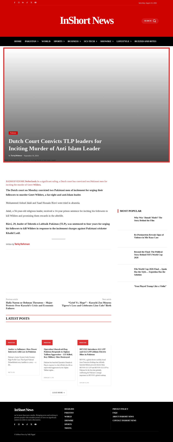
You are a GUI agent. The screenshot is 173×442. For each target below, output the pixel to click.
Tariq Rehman (16, 156)
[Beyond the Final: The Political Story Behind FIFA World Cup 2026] (125, 256)
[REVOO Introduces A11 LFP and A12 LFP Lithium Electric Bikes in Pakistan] (94, 335)
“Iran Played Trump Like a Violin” (150, 286)
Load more (57, 393)
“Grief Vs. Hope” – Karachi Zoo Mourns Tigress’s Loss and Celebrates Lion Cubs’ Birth (86, 304)
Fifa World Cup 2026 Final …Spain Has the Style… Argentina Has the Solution (150, 272)
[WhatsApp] (21, 170)
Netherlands (31, 181)
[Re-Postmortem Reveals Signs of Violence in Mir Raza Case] (125, 239)
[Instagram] (18, 2)
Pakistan (13, 133)
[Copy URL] (33, 170)
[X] (31, 2)
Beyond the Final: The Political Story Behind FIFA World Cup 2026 (148, 255)
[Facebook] (14, 2)
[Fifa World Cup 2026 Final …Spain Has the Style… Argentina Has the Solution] (125, 273)
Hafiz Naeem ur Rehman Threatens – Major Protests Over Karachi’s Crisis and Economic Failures (29, 305)
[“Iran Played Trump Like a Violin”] (125, 290)
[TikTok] (27, 2)
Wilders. (37, 184)
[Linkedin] (23, 2)
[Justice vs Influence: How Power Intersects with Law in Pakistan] (23, 335)
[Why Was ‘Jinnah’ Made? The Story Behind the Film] (125, 221)
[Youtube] (35, 2)
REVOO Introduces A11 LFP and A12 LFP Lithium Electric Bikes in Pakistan (93, 352)
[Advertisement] (58, 272)
